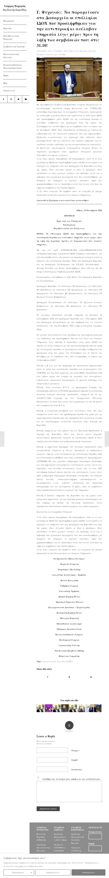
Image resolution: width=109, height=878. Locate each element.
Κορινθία (61, 661)
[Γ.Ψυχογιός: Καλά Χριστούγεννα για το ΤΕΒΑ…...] (2, 439)
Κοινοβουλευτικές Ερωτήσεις (77, 51)
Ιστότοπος (76, 769)
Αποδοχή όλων (88, 872)
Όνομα (75, 750)
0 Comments (57, 51)
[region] (54, 866)
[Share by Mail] (91, 677)
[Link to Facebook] (3, 99)
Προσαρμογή (18, 872)
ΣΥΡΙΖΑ (69, 661)
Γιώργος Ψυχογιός (48, 661)
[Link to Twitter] (18, 99)
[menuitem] (15, 21)
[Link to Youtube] (25, 99)
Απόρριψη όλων (53, 872)
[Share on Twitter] (69, 677)
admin (63, 54)
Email (75, 760)
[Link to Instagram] (11, 99)
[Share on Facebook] (47, 677)
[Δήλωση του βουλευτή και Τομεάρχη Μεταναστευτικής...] (107, 439)
